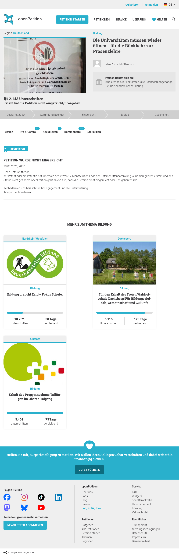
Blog (84, 500)
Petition (8, 132)
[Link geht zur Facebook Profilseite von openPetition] (6, 497)
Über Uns (139, 19)
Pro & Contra (28, 130)
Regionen (87, 541)
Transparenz (139, 525)
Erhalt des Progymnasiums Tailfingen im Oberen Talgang (35, 396)
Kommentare (72, 130)
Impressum (139, 537)
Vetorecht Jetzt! (141, 512)
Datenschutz (139, 533)
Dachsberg (124, 238)
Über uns (87, 492)
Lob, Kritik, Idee (91, 508)
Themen (87, 537)
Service (121, 19)
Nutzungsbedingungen (146, 529)
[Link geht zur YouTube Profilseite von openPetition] (41, 507)
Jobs (85, 496)
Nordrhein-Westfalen (35, 238)
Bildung (97, 33)
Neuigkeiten (50, 130)
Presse (86, 504)
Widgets (137, 496)
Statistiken (94, 132)
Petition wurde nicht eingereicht (33, 160)
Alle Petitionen (90, 529)
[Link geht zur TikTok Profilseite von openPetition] (41, 497)
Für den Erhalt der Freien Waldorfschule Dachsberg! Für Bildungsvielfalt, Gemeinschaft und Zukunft (124, 298)
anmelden (151, 4)
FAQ (134, 492)
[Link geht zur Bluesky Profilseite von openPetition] (24, 507)
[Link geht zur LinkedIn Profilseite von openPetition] (58, 497)
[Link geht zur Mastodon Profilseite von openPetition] (6, 507)
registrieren (132, 4)
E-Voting (137, 508)
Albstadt (35, 339)
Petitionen (102, 19)
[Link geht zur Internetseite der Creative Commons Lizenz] (5, 552)
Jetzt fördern (89, 470)
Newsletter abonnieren (25, 525)
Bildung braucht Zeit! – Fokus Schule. (35, 294)
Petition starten (72, 19)
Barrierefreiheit (141, 541)
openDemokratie (142, 500)
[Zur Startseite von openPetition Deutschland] (22, 19)
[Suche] (173, 19)
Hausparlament (141, 504)
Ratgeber (87, 525)
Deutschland (21, 33)
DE (169, 4)
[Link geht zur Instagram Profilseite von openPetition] (24, 497)
